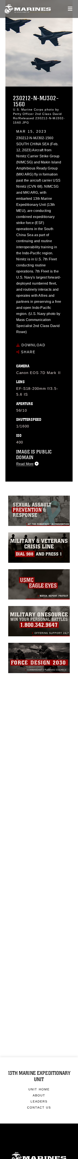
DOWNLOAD (33, 345)
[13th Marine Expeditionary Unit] (27, 9)
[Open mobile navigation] (70, 9)
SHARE (28, 352)
